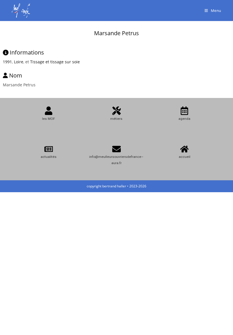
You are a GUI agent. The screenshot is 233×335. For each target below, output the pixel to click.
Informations (27, 52)
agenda (184, 119)
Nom (15, 75)
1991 (7, 61)
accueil (184, 157)
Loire (18, 61)
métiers (116, 119)
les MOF (48, 119)
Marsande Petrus (116, 33)
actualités (49, 157)
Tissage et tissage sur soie (55, 61)
